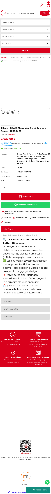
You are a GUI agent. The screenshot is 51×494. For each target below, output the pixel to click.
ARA (44, 13)
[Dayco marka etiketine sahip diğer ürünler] (8, 123)
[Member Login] (42, 5)
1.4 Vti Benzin (35, 156)
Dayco (19, 168)
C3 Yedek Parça (40, 154)
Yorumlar (7, 301)
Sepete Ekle (28, 196)
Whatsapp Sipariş (39, 490)
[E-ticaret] (25, 492)
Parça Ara (25, 50)
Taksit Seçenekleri (11, 309)
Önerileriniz (8, 317)
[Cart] (48, 5)
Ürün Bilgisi (8, 229)
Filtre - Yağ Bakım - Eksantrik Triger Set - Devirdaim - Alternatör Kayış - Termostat (33, 161)
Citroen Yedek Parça (25, 154)
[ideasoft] (13, 492)
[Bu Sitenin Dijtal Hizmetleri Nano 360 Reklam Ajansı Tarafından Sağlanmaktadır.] (25, 478)
